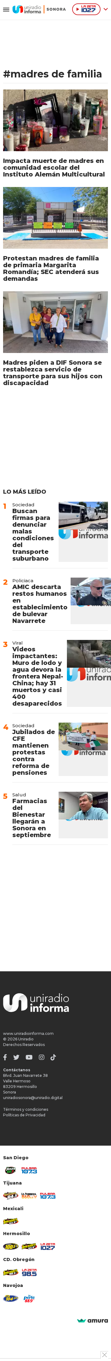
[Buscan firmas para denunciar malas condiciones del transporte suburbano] (83, 532)
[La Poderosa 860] (29, 1195)
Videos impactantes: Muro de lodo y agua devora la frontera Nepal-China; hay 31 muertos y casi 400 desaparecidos (38, 676)
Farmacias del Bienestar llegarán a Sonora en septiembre (31, 818)
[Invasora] (10, 1170)
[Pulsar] (29, 1170)
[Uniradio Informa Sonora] (39, 9)
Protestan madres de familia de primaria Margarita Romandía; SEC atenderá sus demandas (51, 268)
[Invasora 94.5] (10, 1195)
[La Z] (48, 1247)
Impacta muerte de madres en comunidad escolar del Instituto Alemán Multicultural (54, 167)
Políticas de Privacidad (24, 1115)
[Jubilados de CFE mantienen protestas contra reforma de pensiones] (83, 749)
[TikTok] (53, 1057)
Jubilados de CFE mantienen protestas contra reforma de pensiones (33, 752)
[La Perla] (29, 1298)
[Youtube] (29, 1057)
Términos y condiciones (25, 1109)
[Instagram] (41, 1057)
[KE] (10, 1298)
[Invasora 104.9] (10, 1221)
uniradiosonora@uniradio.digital (33, 1097)
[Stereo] (10, 1246)
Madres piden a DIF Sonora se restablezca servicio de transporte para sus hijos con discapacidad (52, 373)
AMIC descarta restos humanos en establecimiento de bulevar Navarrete (40, 603)
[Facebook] (5, 1057)
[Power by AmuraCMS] (92, 1321)
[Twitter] (16, 1057)
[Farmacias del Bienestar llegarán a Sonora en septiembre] (83, 815)
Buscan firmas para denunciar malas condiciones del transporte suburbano (33, 534)
